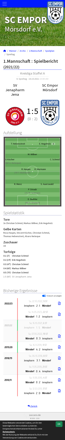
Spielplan (49, 50)
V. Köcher (9, 159)
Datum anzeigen (54, 295)
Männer (12, 50)
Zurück (33, 406)
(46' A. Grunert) (32, 202)
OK (59, 423)
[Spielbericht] (59, 303)
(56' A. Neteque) (13, 162)
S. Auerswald (47, 184)
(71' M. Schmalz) (32, 192)
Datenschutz (9, 431)
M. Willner (32, 154)
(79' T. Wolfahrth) (22, 172)
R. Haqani (26, 169)
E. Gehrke (32, 199)
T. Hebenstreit (18, 143)
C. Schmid (55, 159)
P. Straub (32, 189)
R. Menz (18, 184)
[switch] (44, 296)
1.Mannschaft (35, 50)
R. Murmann (40, 169)
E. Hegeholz (46, 143)
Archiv (23, 50)
